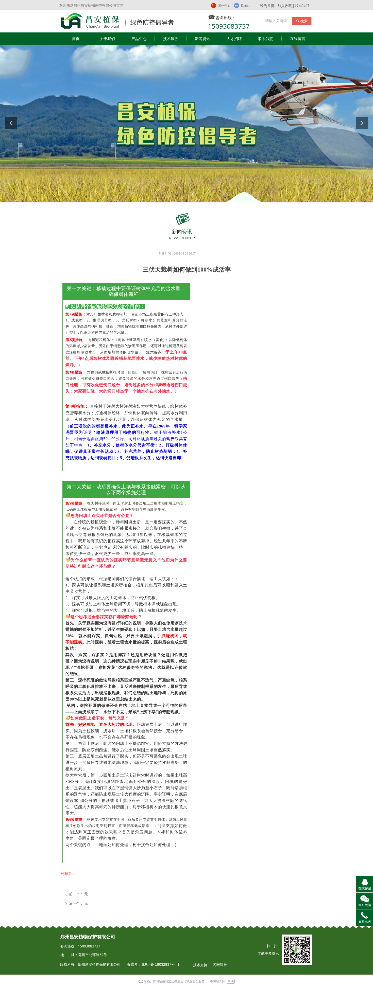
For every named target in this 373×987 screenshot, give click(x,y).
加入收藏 (285, 5)
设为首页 (267, 5)
